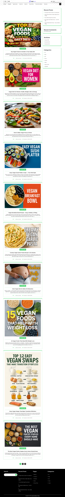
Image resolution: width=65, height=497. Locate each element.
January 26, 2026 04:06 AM (28, 58)
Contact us (35, 476)
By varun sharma (19, 58)
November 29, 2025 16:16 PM (27, 219)
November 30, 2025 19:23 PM (27, 179)
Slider (46, 62)
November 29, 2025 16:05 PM (27, 259)
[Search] (51, 1)
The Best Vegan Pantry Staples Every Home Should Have (23, 451)
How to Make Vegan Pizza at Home (23, 132)
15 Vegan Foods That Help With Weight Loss (22, 341)
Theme (38, 495)
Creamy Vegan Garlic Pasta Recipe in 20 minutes (23, 252)
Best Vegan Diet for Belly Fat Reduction (22, 288)
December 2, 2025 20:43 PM (28, 139)
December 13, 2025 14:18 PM (27, 98)
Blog (45, 54)
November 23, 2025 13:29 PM (27, 347)
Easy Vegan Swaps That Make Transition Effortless (22, 411)
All (45, 52)
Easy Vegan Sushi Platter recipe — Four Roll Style (23, 172)
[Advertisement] (23, 14)
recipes (46, 60)
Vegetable (46, 66)
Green (46, 58)
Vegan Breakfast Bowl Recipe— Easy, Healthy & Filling (22, 212)
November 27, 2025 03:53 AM (27, 295)
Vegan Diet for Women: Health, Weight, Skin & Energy (23, 91)
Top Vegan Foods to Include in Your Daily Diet (23, 51)
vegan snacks (47, 64)
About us (35, 474)
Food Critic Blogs (34, 495)
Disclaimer (35, 478)
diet (45, 56)
